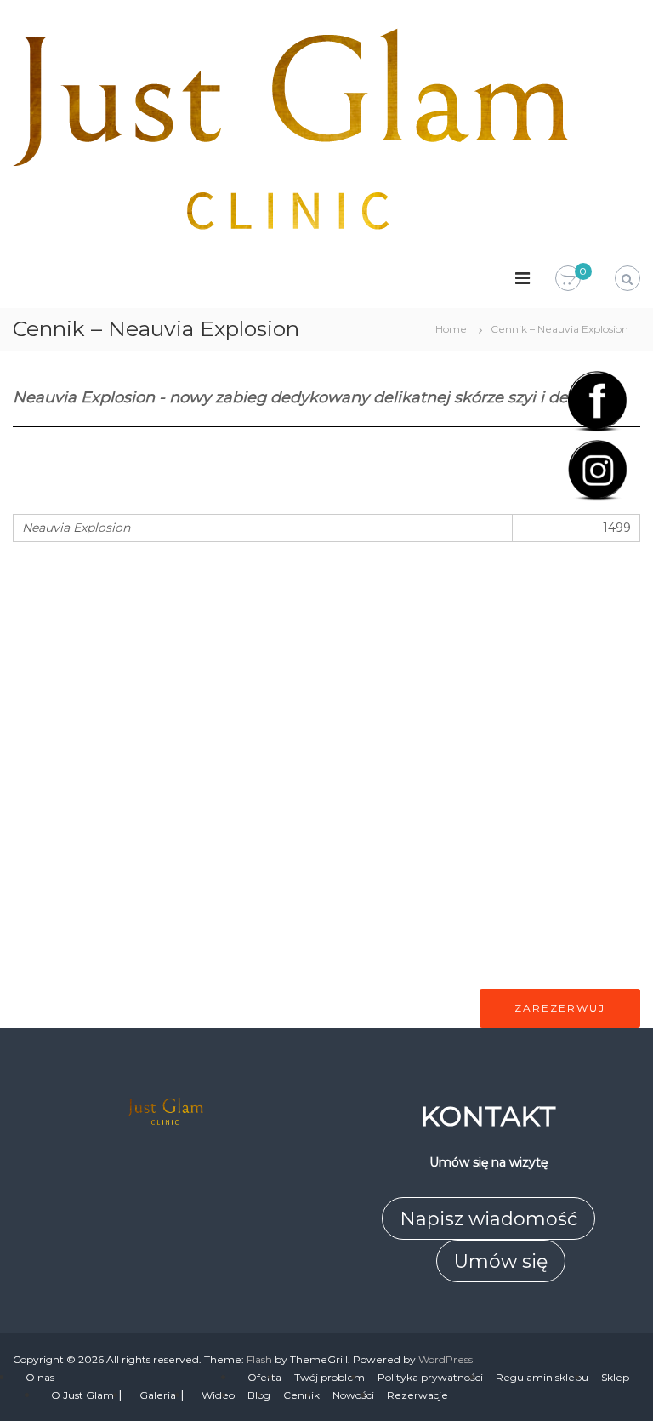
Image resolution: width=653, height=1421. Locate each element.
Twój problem (329, 1377)
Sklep (615, 1377)
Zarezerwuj (559, 1008)
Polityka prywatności (430, 1377)
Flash (259, 1359)
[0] (568, 279)
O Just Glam (82, 1395)
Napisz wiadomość (488, 1218)
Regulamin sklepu (542, 1377)
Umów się (501, 1261)
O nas (40, 1377)
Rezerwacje (417, 1395)
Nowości (353, 1395)
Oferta (264, 1377)
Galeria (157, 1395)
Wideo (218, 1395)
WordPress (445, 1359)
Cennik (301, 1395)
